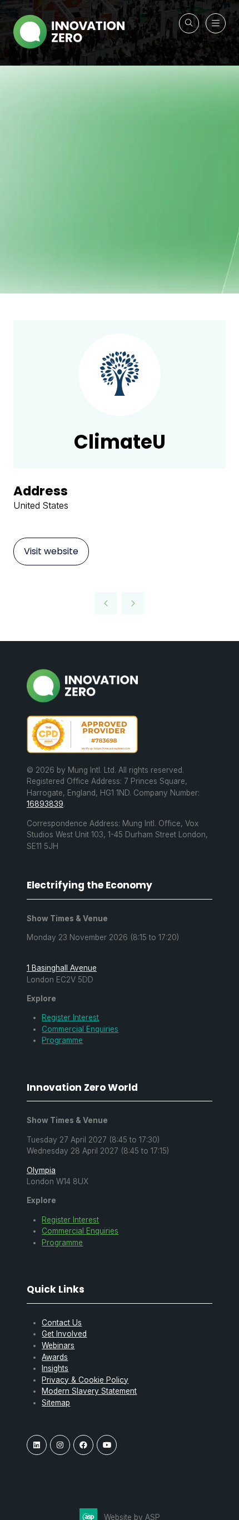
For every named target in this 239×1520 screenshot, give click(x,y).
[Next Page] (133, 603)
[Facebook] (83, 1445)
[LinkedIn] (37, 1445)
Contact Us (62, 1322)
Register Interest (70, 1017)
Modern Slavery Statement (89, 1391)
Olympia (41, 1170)
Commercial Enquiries (80, 1029)
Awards (55, 1357)
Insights (55, 1368)
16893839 (45, 803)
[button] (189, 23)
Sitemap (56, 1402)
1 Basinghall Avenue (62, 967)
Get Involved (64, 1333)
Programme (62, 1040)
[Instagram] (60, 1445)
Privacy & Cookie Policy (85, 1379)
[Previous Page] (106, 603)
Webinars (58, 1345)
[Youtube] (107, 1445)
